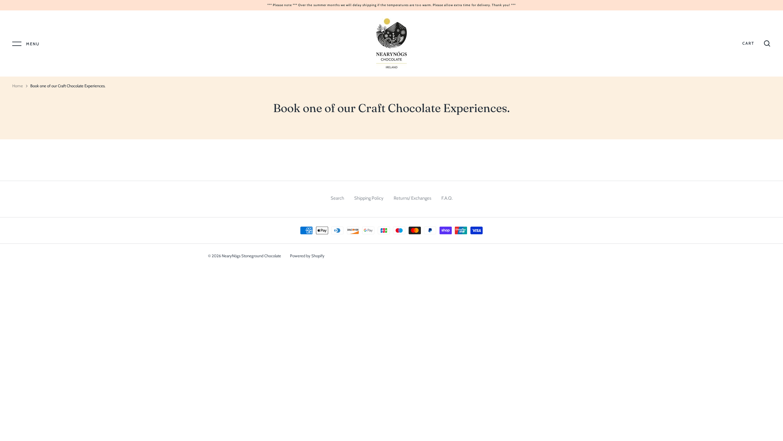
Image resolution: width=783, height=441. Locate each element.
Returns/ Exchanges (412, 198)
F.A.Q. (447, 198)
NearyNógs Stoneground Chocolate (251, 255)
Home (17, 85)
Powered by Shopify (307, 255)
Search (337, 198)
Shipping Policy (369, 198)
